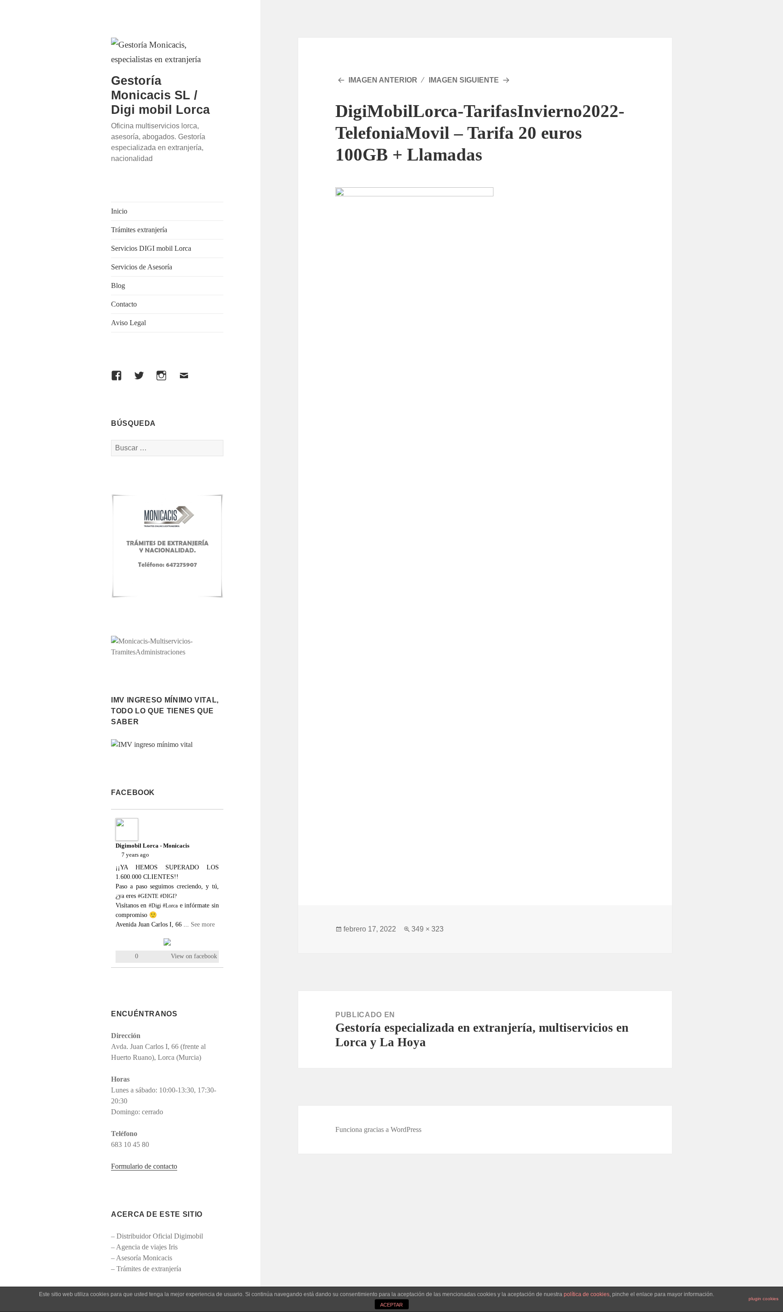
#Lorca (170, 905)
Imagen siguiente (464, 80)
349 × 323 (427, 929)
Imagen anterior (382, 80)
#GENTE (148, 896)
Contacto (124, 304)
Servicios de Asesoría (141, 267)
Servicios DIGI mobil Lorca (151, 248)
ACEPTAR (391, 1304)
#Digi (155, 905)
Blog (118, 285)
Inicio (119, 211)
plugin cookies (763, 1298)
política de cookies (586, 1294)
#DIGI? (168, 896)
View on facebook (194, 956)
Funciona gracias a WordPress (378, 1129)
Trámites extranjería (139, 230)
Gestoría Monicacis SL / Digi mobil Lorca (160, 95)
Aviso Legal (128, 323)
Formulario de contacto (144, 1166)
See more (203, 924)
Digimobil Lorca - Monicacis (152, 845)
